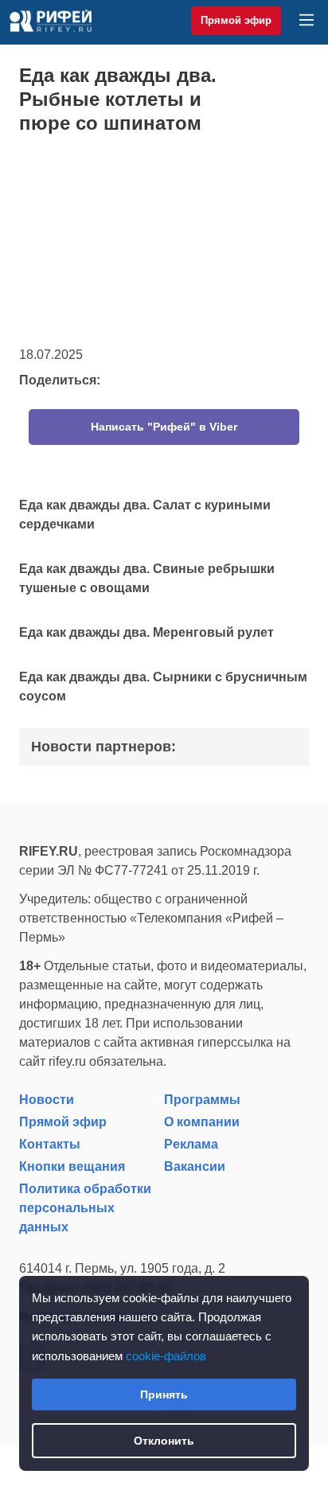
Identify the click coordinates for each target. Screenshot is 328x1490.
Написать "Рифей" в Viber (164, 426)
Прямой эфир (236, 20)
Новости (46, 1099)
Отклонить (164, 1440)
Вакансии (194, 1166)
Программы (202, 1099)
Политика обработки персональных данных (85, 1208)
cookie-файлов (166, 1356)
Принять (164, 1394)
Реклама (191, 1144)
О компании (202, 1122)
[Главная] (50, 20)
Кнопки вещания (72, 1166)
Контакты (49, 1144)
